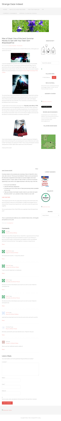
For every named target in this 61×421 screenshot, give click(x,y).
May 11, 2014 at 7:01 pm (11, 328)
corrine (7, 312)
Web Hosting (31, 417)
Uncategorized (10, 222)
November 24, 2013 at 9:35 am (13, 281)
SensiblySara (9, 251)
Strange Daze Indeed (12, 4)
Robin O (8, 280)
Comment (4, 362)
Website (4, 390)
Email (3, 384)
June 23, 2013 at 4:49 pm (11, 233)
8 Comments (19, 45)
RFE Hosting (37, 417)
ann (6, 231)
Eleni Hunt (8, 265)
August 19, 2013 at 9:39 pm (12, 252)
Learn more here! (6, 197)
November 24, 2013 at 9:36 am (13, 298)
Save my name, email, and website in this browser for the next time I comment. (19, 399)
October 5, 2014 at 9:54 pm (12, 343)
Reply (3, 244)
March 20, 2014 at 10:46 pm (12, 314)
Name (3, 377)
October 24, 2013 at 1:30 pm (12, 267)
